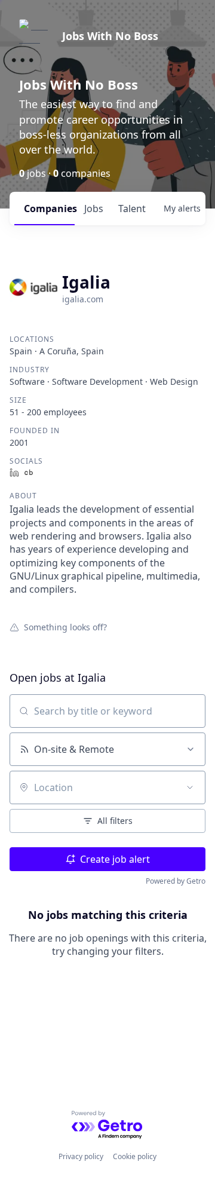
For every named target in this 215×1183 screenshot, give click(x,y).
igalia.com (82, 299)
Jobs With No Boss (110, 36)
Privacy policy (81, 1156)
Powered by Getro (175, 881)
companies (49, 208)
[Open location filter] (190, 787)
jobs (93, 208)
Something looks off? (65, 626)
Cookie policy (134, 1156)
